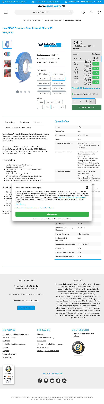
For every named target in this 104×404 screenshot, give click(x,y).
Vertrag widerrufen (26, 308)
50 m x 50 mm (59, 88)
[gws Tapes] (52, 44)
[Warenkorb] (98, 12)
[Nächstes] (30, 67)
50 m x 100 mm (59, 93)
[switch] (8, 381)
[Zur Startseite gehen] (52, 6)
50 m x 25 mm (44, 83)
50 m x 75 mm (44, 93)
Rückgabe (6, 341)
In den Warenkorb (86, 107)
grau (54, 107)
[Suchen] (71, 12)
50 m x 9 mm (43, 74)
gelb (62, 107)
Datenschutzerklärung (45, 337)
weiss (41, 102)
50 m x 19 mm (59, 79)
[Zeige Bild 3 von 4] (25, 92)
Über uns (40, 334)
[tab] (10, 122)
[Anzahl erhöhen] (86, 101)
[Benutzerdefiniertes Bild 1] (78, 348)
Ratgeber (6, 351)
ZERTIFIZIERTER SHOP (76, 2)
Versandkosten (46, 397)
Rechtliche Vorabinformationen (14, 344)
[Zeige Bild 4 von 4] (29, 92)
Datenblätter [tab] (24, 122)
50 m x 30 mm (59, 83)
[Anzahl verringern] (74, 101)
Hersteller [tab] (37, 122)
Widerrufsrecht (42, 347)
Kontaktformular (32, 300)
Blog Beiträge (7, 357)
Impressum (41, 341)
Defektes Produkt (9, 337)
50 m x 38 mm (44, 88)
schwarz (50, 102)
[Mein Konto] (91, 12)
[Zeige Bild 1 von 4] (17, 92)
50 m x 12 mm (58, 74)
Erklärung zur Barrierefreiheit (48, 351)
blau (47, 107)
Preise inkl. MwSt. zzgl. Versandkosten (86, 88)
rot (40, 107)
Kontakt (6, 347)
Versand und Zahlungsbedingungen (16, 334)
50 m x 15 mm (44, 79)
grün (59, 102)
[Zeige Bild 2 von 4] (21, 92)
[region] (17, 67)
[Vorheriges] (16, 67)
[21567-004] (23, 67)
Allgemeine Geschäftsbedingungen (50, 344)
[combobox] (41, 12)
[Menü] (6, 12)
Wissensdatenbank (10, 354)
